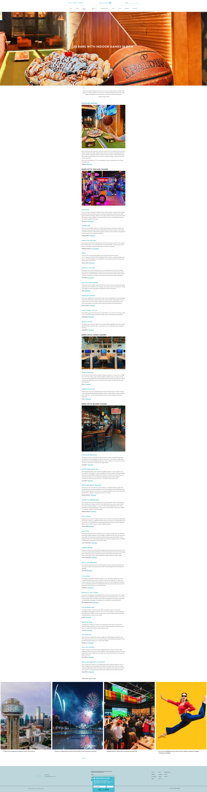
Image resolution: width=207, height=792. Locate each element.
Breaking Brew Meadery (92, 485)
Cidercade (86, 226)
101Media (153, 774)
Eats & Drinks (84, 9)
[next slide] (205, 718)
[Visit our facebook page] (78, 2)
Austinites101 (154, 776)
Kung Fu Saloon (88, 268)
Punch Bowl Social (90, 310)
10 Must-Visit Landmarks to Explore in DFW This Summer (19, 751)
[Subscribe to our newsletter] (83, 2)
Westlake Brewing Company (93, 662)
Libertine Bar (87, 548)
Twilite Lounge (88, 647)
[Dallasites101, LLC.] (105, 2)
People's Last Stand (90, 592)
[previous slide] (2, 718)
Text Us (159, 778)
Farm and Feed (88, 372)
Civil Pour (86, 516)
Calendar (160, 774)
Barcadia (85, 210)
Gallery (165, 774)
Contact (165, 776)
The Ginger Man (88, 607)
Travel (113, 8)
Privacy (153, 778)
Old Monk (86, 576)
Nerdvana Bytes (88, 389)
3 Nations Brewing (89, 455)
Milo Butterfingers (90, 282)
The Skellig (86, 635)
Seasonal (127, 8)
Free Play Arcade (89, 240)
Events (77, 8)
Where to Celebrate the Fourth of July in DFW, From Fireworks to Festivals (76, 751)
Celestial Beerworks (90, 500)
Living (119, 8)
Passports (135, 8)
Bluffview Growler (90, 469)
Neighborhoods (104, 8)
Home (71, 8)
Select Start (87, 322)
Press (159, 772)
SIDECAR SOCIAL (90, 103)
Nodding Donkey (89, 295)
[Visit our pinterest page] (73, 2)
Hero (84, 253)
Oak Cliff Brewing (89, 562)
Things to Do (94, 9)
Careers (160, 776)
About (153, 772)
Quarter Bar (87, 622)
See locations (95, 248)
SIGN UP (102, 789)
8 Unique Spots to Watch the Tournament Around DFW (122, 751)
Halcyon (85, 531)
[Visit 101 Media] (81, 2)
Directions (89, 164)
